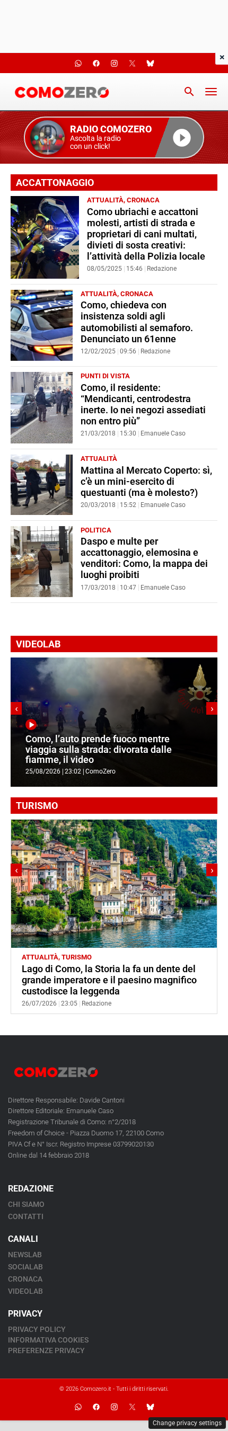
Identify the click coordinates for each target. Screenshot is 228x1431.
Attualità (105, 200)
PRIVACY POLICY (37, 1329)
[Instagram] (114, 1407)
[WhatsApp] (78, 1407)
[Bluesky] (150, 1407)
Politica (96, 530)
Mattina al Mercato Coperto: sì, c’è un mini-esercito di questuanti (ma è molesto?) (146, 481)
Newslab (25, 1254)
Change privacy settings (187, 1423)
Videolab (25, 1291)
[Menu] (211, 92)
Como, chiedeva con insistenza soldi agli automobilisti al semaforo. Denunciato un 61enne (137, 322)
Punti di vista (105, 376)
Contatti (25, 1216)
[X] (132, 1407)
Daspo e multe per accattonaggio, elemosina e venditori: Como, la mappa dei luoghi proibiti (144, 558)
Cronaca (143, 200)
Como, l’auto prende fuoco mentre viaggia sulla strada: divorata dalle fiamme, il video (98, 749)
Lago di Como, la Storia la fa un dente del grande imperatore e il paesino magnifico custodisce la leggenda (109, 980)
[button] (114, 137)
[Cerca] (189, 91)
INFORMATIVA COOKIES (48, 1340)
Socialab (25, 1267)
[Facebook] (96, 1407)
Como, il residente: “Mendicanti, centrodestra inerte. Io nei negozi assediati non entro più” (143, 404)
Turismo (77, 957)
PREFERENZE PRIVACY (46, 1350)
